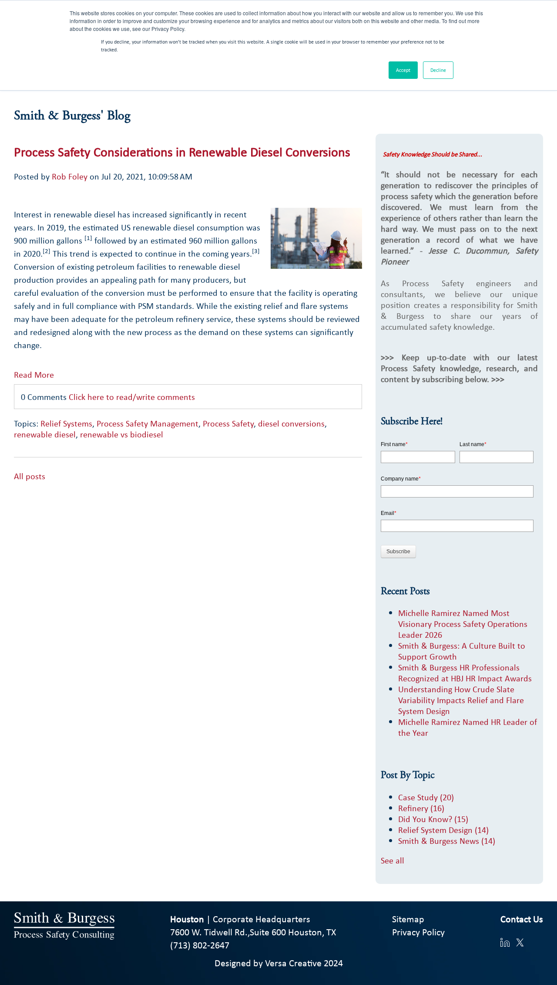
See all (392, 860)
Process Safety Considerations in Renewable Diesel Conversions (182, 151)
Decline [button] (438, 70)
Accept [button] (403, 70)
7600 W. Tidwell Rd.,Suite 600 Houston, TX (253, 931)
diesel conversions (291, 423)
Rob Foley (69, 176)
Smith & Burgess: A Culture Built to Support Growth (461, 651)
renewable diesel (45, 434)
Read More (34, 374)
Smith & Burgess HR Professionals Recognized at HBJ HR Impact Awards (465, 672)
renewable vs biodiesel (121, 434)
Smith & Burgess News (446, 840)
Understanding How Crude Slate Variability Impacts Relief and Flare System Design (461, 700)
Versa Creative (293, 962)
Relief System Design (443, 830)
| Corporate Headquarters (240, 918)
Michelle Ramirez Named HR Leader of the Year (467, 727)
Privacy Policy (418, 931)
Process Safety (228, 423)
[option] (188, 486)
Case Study (426, 797)
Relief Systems (66, 423)
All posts (29, 476)
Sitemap (408, 918)
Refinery (421, 808)
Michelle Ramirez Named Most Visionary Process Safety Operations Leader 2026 (462, 623)
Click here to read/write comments (132, 397)
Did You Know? (433, 819)
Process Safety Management (147, 423)
